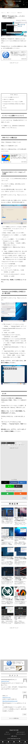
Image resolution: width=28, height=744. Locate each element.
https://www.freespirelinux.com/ (9, 701)
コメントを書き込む (14, 718)
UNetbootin (22, 444)
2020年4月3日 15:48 (6, 697)
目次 (12, 94)
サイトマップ (7, 734)
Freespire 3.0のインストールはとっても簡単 (13, 101)
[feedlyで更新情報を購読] (7, 493)
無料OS (4, 442)
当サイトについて (21, 732)
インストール (19, 442)
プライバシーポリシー (20, 734)
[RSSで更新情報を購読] (20, 493)
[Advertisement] (14, 78)
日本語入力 (16, 444)
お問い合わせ (14, 736)
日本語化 (4, 444)
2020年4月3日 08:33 (5, 681)
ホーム (7, 732)
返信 (25, 692)
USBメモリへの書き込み (9, 99)
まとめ (5, 107)
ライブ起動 (10, 444)
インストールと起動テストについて (11, 97)
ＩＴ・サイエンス (11, 442)
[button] (18, 486)
